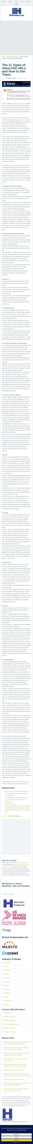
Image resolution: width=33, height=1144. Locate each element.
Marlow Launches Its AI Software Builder (13, 1070)
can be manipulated (26, 120)
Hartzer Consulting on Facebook (11, 1024)
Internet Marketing (12, 56)
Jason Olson (6, 1004)
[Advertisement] (16, 38)
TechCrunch (8, 314)
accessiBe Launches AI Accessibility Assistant (14, 1079)
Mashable (14, 314)
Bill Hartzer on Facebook (9, 1028)
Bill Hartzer (16, 12)
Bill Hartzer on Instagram (9, 1020)
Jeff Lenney (6, 974)
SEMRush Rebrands (10, 803)
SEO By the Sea (7, 970)
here (24, 444)
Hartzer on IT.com (8, 1000)
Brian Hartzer (7, 989)
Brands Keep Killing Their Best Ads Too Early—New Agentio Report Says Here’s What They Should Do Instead (17, 793)
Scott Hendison (7, 981)
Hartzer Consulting (20, 862)
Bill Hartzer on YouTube (9, 1031)
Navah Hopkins (7, 993)
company (15, 103)
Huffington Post (24, 314)
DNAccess (6, 997)
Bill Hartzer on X (8, 1012)
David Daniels (7, 962)
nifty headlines (20, 235)
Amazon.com (22, 103)
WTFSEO (6, 966)
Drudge (11, 225)
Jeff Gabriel (6, 977)
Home (3, 56)
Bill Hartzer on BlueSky (9, 1016)
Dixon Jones (6, 985)
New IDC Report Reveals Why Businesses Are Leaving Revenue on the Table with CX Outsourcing (17, 799)
